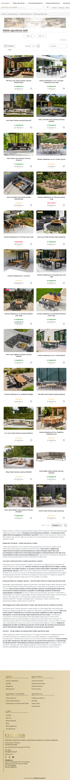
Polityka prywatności (38, 698)
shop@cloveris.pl (11, 752)
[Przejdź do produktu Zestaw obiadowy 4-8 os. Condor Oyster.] (51, 144)
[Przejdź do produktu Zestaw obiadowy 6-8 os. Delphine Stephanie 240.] (51, 418)
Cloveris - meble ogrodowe (9, 14)
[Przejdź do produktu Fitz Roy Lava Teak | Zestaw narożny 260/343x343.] (19, 66)
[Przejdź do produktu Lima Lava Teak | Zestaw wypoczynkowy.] (51, 221)
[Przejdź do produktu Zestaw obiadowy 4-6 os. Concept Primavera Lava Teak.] (51, 66)
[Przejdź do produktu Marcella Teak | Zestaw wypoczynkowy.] (51, 379)
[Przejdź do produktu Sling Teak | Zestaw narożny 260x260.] (19, 457)
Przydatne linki (10, 729)
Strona (27, 46)
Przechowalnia (36, 689)
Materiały (34, 701)
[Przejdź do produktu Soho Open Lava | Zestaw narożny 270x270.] (19, 144)
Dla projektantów (11, 726)
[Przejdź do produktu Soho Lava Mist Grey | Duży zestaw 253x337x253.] (19, 183)
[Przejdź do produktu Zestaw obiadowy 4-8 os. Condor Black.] (51, 340)
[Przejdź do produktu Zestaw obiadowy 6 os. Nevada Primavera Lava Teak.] (51, 299)
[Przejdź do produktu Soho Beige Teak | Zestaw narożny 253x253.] (51, 457)
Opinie (8, 718)
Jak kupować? (10, 689)
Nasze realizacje (11, 721)
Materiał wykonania (25, 14)
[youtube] (13, 757)
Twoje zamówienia (37, 681)
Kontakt (8, 683)
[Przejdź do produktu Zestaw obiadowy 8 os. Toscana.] (19, 260)
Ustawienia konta (37, 686)
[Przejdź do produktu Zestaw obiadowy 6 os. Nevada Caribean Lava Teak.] (19, 299)
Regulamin (9, 686)
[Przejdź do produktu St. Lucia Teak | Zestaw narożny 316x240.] (19, 418)
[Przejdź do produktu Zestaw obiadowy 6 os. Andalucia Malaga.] (19, 379)
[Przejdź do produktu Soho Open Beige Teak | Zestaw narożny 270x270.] (19, 495)
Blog (7, 723)
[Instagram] (9, 757)
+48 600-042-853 (11, 745)
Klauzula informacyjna (38, 683)
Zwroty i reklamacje (12, 681)
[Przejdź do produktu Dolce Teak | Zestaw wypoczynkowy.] (51, 495)
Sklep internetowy (34, 778)
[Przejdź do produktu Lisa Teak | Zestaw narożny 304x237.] (19, 105)
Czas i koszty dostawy (13, 701)
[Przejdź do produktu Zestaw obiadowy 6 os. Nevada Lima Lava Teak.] (51, 260)
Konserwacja (36, 706)
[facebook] (6, 757)
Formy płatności (11, 698)
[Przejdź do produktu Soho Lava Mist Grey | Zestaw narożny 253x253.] (51, 105)
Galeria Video (36, 703)
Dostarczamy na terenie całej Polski (17, 703)
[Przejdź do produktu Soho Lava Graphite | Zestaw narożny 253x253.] (19, 340)
